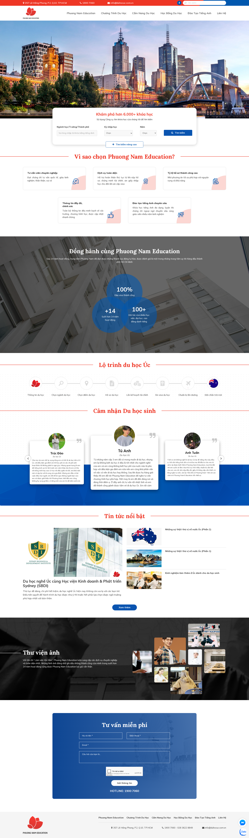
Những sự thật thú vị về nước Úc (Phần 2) (188, 529)
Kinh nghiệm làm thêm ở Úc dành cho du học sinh (192, 573)
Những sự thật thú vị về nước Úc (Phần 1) (188, 551)
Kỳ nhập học (110, 127)
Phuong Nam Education (81, 13)
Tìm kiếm (180, 132)
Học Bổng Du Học (171, 13)
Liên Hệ (221, 13)
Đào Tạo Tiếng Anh (199, 13)
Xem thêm (124, 607)
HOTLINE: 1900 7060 (124, 791)
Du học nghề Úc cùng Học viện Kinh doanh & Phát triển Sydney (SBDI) (72, 583)
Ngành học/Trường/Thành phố (73, 127)
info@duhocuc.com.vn (122, 2)
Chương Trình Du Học (113, 13)
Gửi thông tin (124, 783)
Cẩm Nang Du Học (143, 13)
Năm (142, 127)
